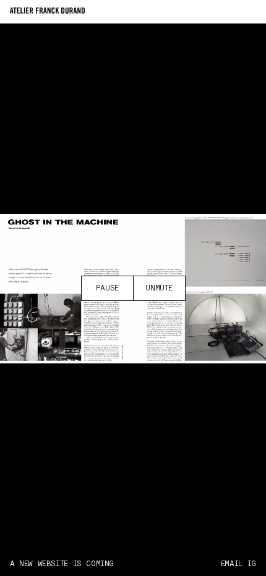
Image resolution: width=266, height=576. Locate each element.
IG (251, 564)
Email (231, 564)
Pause (107, 288)
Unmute (159, 288)
